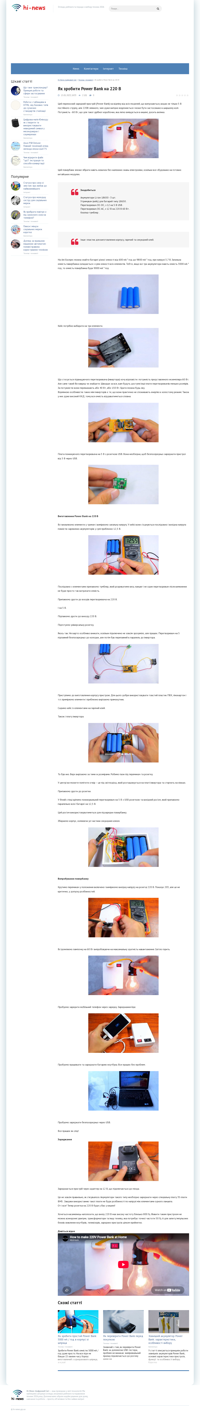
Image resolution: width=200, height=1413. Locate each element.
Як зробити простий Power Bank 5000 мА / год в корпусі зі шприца (77, 1339)
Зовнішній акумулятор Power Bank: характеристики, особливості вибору (165, 1339)
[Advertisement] (100, 40)
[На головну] (29, 8)
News (76, 68)
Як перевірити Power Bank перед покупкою (123, 1337)
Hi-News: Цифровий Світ (67, 80)
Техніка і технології (85, 80)
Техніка (122, 68)
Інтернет (108, 68)
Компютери (152, 1347)
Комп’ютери (91, 68)
